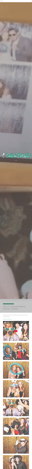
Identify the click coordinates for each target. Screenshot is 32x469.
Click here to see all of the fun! (7, 332)
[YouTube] (14, 311)
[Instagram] (15, 311)
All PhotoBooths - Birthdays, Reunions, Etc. (8, 317)
